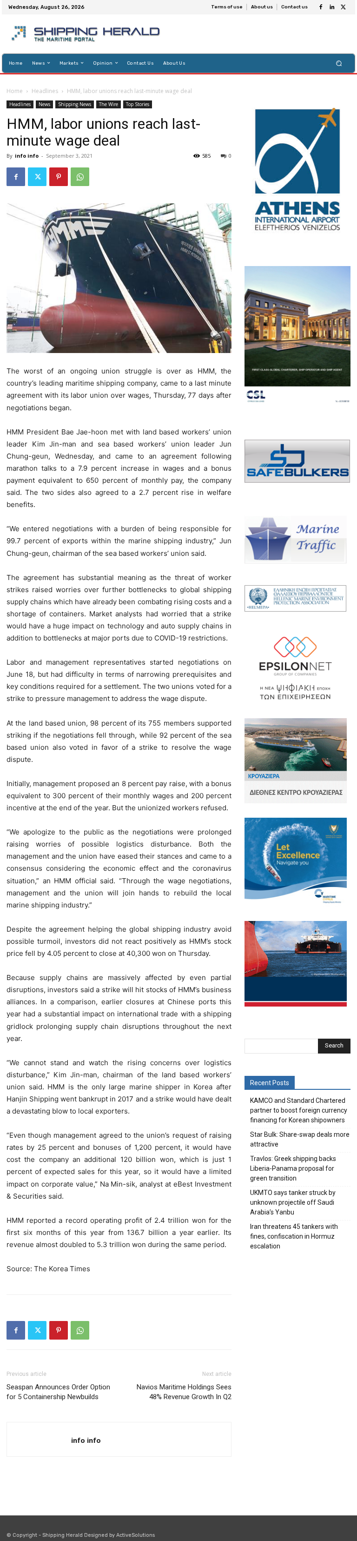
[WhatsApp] (80, 176)
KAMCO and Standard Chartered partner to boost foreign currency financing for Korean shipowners (298, 1110)
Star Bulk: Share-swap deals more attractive (300, 1139)
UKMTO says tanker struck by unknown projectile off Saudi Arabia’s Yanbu (293, 1202)
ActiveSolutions (135, 1535)
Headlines (45, 91)
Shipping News (74, 104)
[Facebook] (320, 7)
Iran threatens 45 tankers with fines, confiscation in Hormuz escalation (294, 1236)
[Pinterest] (58, 176)
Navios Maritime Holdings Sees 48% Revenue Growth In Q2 (184, 1392)
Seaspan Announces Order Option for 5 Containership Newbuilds (58, 1392)
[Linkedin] (331, 7)
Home (15, 91)
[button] (339, 63)
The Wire (108, 104)
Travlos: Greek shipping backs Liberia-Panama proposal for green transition (293, 1168)
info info (27, 155)
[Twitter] (343, 7)
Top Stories (137, 104)
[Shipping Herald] (87, 34)
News (44, 104)
